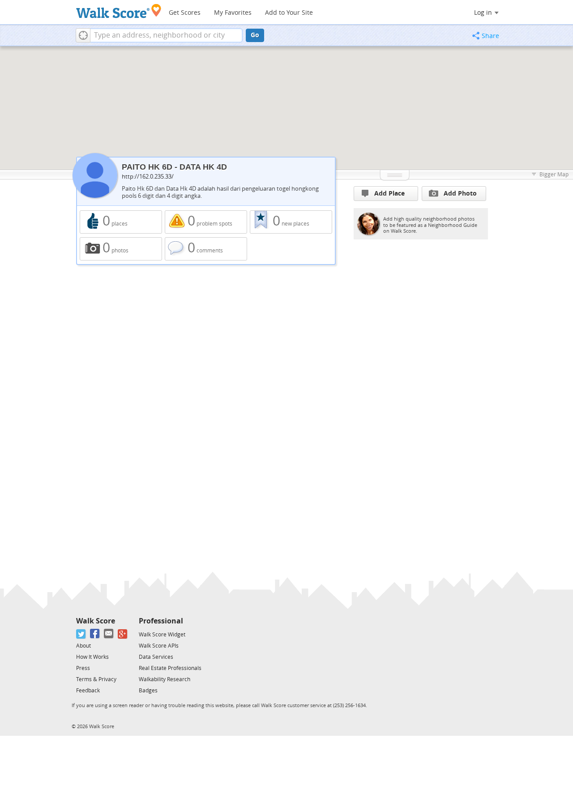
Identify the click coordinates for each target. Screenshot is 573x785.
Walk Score (95, 621)
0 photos (121, 249)
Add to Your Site (289, 13)
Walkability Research (164, 679)
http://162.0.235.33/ (148, 176)
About (83, 646)
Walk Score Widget (162, 634)
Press (83, 668)
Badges (148, 690)
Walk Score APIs (159, 646)
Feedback (88, 690)
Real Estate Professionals (170, 668)
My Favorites (233, 13)
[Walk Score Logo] (119, 11)
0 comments (206, 249)
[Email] (109, 634)
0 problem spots (206, 222)
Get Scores (185, 13)
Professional (161, 621)
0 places (121, 222)
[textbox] (166, 35)
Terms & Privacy (96, 679)
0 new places (291, 222)
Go (255, 35)
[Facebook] (95, 634)
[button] (83, 35)
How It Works (92, 657)
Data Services (156, 657)
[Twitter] (81, 634)
